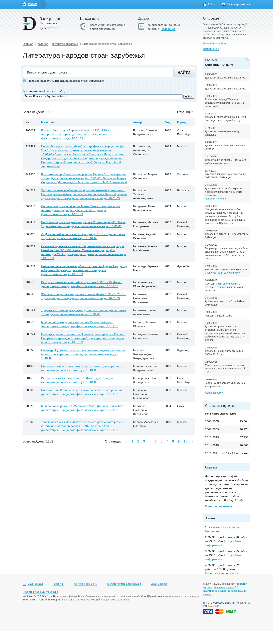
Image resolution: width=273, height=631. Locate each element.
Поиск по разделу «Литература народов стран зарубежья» (66, 80)
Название (48, 122)
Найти (184, 72)
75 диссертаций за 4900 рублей (223, 272)
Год (167, 122)
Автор (137, 122)
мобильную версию (227, 283)
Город (181, 122)
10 (185, 441)
